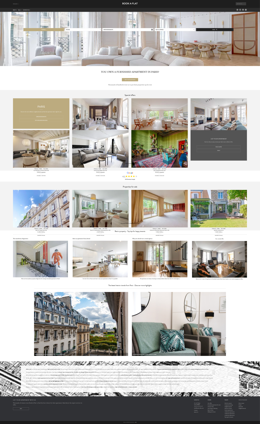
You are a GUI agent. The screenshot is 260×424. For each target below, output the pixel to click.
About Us (196, 412)
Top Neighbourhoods (41, 120)
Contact (196, 410)
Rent (14, 10)
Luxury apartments (229, 410)
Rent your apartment (130, 79)
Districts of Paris (228, 408)
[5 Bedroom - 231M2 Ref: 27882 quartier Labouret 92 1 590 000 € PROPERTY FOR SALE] (219, 205)
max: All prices (159, 29)
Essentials (241, 406)
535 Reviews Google (130, 179)
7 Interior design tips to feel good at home (144, 354)
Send (213, 29)
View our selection (130, 163)
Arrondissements (108, 29)
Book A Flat (130, 4)
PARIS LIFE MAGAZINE (243, 400)
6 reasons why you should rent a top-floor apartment (50, 354)
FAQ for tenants (228, 403)
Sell (19, 10)
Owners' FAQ (211, 406)
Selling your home (212, 412)
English (15, 4)
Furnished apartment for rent (214, 405)
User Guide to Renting (212, 408)
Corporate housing (229, 405)
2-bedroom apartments (230, 413)
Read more (219, 147)
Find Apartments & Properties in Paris (130, 223)
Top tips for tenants (229, 417)
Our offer (210, 403)
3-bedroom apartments (230, 415)
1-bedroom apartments (229, 412)
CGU (136, 422)
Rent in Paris (210, 410)
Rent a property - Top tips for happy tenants (130, 231)
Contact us (26, 10)
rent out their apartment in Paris (56, 381)
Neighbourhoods (228, 406)
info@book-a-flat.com (199, 408)
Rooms (68, 29)
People (240, 405)
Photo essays (241, 403)
